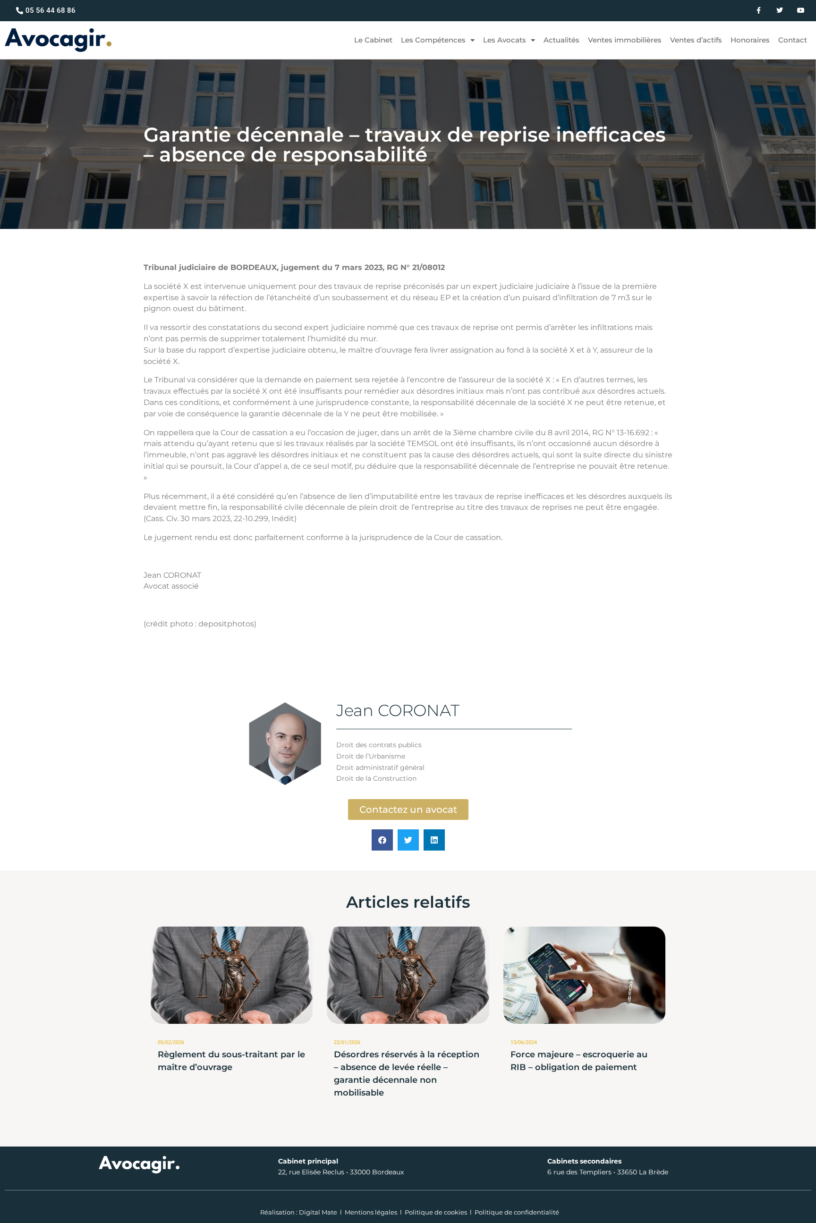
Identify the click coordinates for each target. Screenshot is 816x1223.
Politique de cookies (436, 1212)
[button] (382, 840)
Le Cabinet (373, 39)
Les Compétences (433, 39)
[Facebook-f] (758, 10)
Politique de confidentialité (517, 1212)
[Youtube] (800, 10)
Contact (792, 39)
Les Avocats (504, 39)
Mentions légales (371, 1212)
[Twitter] (779, 10)
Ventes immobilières (625, 39)
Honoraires (750, 39)
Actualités (561, 39)
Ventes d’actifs (696, 39)
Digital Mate (318, 1212)
